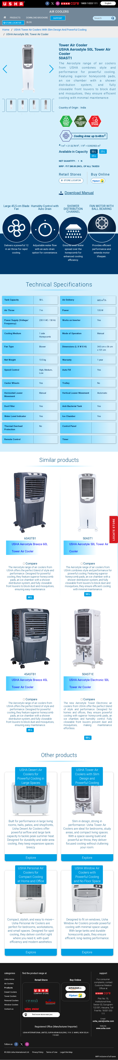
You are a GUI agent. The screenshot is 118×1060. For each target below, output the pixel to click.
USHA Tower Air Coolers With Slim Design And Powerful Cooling (50, 29)
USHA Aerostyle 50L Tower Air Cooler (88, 547)
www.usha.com (103, 1028)
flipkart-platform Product (98, 180)
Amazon (75, 988)
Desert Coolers (10, 992)
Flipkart (75, 995)
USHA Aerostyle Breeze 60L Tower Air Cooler (30, 547)
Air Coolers (9, 983)
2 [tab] (26, 114)
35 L (94, 155)
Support (57, 18)
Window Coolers (11, 1005)
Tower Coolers (10, 996)
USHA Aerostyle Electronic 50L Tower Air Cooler (89, 683)
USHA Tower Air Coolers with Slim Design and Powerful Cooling (87, 776)
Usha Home (9, 979)
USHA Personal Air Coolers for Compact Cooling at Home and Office (31, 874)
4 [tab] (34, 114)
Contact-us (8, 1009)
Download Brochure (37, 18)
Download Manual (79, 193)
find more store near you (42, 1014)
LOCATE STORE (113, 530)
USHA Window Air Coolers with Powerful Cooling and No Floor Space (87, 874)
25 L (103, 151)
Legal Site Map (66, 1052)
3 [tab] (30, 114)
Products (15, 18)
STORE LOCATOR (72, 181)
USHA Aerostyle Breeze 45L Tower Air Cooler (30, 683)
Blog (29, 22)
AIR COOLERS (59, 11)
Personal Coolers (11, 1000)
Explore (31, 857)
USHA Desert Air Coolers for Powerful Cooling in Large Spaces (30, 776)
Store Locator (13, 23)
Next (51, 69)
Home (5, 17)
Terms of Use (51, 1052)
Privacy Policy (37, 1052)
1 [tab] (21, 114)
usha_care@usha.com (103, 1021)
